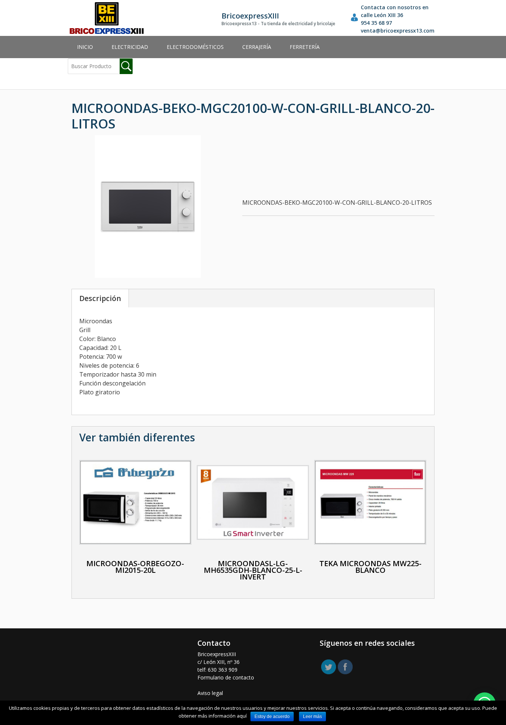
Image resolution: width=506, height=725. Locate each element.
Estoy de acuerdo (272, 716)
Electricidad (129, 46)
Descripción (100, 298)
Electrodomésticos (195, 46)
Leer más (312, 716)
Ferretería (305, 46)
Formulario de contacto (225, 677)
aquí (242, 715)
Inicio (85, 46)
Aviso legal (210, 692)
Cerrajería (256, 46)
